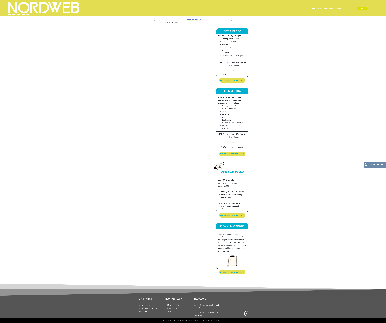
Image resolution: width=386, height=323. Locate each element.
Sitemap (170, 311)
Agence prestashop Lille (148, 305)
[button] (230, 20)
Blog (339, 8)
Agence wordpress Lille (148, 308)
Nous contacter (173, 308)
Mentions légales (174, 305)
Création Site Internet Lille (321, 8)
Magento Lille (144, 311)
